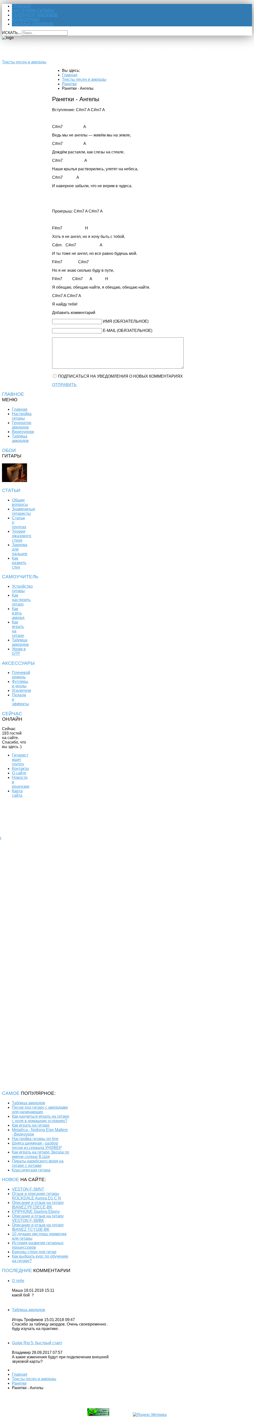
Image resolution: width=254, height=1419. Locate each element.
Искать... (11, 33)
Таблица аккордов (32, 24)
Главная (21, 6)
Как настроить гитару (21, 599)
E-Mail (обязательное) (127, 330)
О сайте (19, 773)
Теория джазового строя (21, 535)
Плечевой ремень (21, 674)
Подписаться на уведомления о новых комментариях (120, 376)
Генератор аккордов (35, 15)
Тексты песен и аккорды (24, 62)
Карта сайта (17, 793)
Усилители (21, 690)
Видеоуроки (25, 19)
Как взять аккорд (18, 613)
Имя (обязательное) (126, 321)
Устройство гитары (22, 588)
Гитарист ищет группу (20, 759)
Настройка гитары (33, 10)
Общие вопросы (20, 502)
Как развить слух (19, 562)
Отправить (64, 385)
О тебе (18, 1281)
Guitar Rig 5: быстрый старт (37, 1343)
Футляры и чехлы (20, 683)
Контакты (20, 768)
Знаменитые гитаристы (23, 511)
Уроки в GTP (19, 651)
